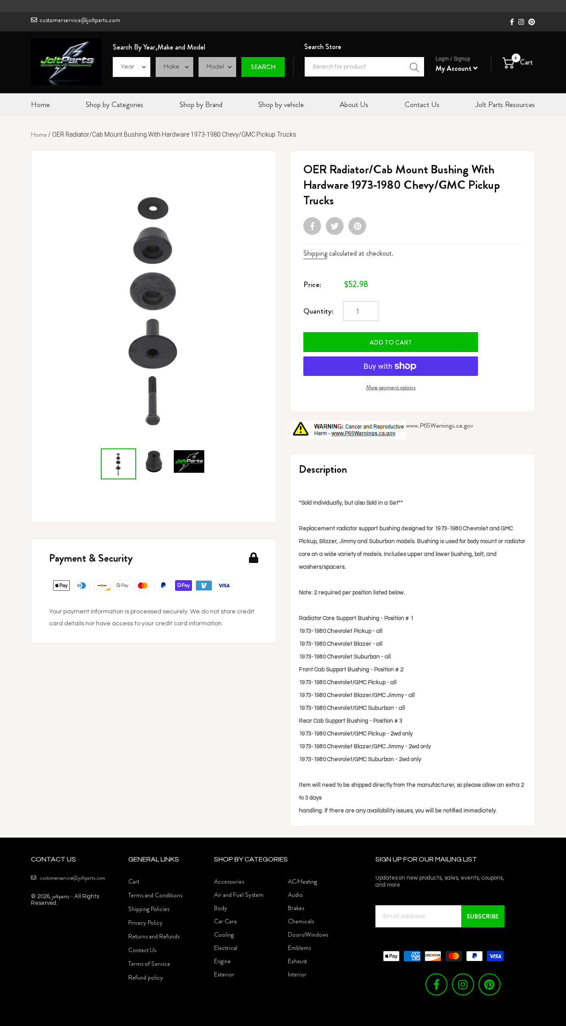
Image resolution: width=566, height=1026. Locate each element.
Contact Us (142, 950)
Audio (295, 894)
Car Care (225, 921)
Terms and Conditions (155, 895)
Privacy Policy (145, 922)
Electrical (225, 947)
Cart (133, 881)
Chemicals (301, 921)
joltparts (60, 896)
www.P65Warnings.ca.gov (439, 425)
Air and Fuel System (239, 894)
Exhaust (297, 961)
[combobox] (364, 67)
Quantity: (318, 311)
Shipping (315, 253)
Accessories (229, 881)
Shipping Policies (148, 908)
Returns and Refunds (154, 936)
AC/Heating (302, 881)
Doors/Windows (308, 934)
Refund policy (145, 977)
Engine (222, 961)
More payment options (391, 387)
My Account (454, 68)
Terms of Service (149, 963)
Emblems (299, 947)
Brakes (296, 907)
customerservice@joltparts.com (79, 19)
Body (220, 907)
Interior (297, 974)
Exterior (224, 974)
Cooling (224, 934)
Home (39, 134)
